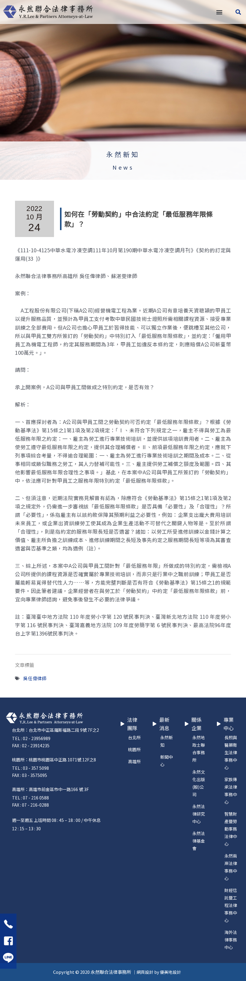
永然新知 (123, 154)
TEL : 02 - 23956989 (31, 738)
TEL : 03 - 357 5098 (30, 768)
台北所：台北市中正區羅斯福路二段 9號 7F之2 (55, 730)
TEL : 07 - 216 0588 (30, 798)
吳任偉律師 (35, 678)
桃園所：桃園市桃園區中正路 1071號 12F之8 (54, 760)
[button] (219, 12)
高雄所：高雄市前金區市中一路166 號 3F (50, 789)
